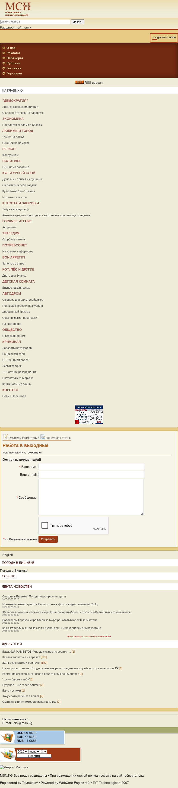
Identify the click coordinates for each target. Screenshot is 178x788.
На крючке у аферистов (17, 251)
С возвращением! (13, 336)
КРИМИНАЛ (11, 342)
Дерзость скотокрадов (17, 348)
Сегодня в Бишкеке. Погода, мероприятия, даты (34, 596)
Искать (78, 22)
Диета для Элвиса (14, 275)
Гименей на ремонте (16, 143)
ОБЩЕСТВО (12, 330)
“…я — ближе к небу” (16, 679)
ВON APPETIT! (13, 257)
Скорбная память (13, 239)
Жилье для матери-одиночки (21, 662)
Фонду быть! (10, 155)
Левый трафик (11, 366)
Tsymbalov (30, 783)
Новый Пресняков (14, 396)
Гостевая (13, 68)
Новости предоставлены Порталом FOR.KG (89, 636)
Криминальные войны (16, 384)
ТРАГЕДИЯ (10, 233)
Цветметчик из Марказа (18, 378)
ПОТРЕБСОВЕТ (14, 245)
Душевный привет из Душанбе (22, 179)
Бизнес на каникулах (16, 287)
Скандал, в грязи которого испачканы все (29, 701)
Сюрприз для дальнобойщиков (22, 299)
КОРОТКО (10, 390)
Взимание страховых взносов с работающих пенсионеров (40, 674)
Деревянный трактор (16, 311)
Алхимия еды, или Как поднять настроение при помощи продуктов (46, 215)
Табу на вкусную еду (15, 209)
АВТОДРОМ (11, 293)
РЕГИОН (9, 149)
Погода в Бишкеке (13, 570)
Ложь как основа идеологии (20, 106)
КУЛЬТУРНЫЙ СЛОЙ (18, 173)
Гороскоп (14, 73)
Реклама (13, 53)
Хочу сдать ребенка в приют (20, 696)
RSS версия (93, 82)
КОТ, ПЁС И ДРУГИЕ (18, 269)
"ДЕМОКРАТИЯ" (15, 100)
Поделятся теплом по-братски (22, 125)
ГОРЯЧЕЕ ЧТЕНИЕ (17, 221)
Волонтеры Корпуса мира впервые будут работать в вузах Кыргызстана (50, 620)
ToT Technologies (105, 783)
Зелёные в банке (13, 263)
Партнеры (14, 58)
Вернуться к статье (58, 438)
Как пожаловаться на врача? (21, 657)
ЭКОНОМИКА (13, 119)
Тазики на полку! (13, 137)
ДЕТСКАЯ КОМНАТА (18, 281)
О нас (11, 48)
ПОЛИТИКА (11, 161)
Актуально (9, 227)
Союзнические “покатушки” (20, 317)
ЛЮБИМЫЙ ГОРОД (17, 131)
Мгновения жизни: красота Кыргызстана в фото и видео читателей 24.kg (50, 604)
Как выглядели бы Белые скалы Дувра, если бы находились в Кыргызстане (51, 628)
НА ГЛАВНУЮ (12, 90)
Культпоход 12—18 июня (18, 191)
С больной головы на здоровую (23, 113)
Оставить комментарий (23, 438)
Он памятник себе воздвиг (19, 185)
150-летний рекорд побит (19, 372)
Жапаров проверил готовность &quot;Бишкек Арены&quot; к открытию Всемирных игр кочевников (66, 612)
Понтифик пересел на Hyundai (22, 305)
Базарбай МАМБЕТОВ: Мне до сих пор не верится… (36, 651)
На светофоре (11, 323)
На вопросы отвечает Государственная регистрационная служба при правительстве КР (60, 668)
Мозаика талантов (14, 197)
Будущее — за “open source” (21, 685)
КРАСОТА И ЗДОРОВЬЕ (21, 203)
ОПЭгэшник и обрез (15, 360)
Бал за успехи (11, 690)
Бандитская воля (13, 354)
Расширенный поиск (15, 27)
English (7, 555)
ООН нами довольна (15, 167)
